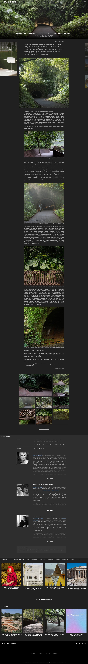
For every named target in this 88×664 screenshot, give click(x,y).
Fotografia (73, 559)
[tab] (19, 560)
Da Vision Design (47, 441)
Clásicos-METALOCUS (19, 559)
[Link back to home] (9, 2)
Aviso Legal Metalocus (41, 662)
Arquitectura (34, 559)
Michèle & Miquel (42, 448)
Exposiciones (65, 559)
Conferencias (50, 559)
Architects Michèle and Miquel (43, 484)
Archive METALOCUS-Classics (44, 599)
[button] (3, 581)
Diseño (58, 559)
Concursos (42, 559)
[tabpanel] (44, 581)
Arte (27, 559)
